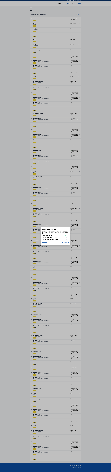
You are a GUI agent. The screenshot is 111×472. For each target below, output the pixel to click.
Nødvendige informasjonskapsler (48, 235)
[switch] (66, 235)
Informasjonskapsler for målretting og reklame (50, 239)
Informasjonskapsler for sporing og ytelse (50, 237)
